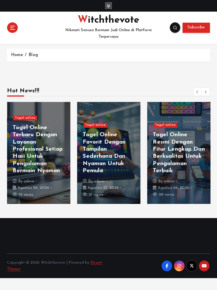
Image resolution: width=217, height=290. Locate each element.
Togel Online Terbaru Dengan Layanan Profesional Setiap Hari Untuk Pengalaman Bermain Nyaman (37, 149)
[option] (38, 153)
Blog (33, 55)
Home (17, 55)
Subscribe (196, 27)
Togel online (25, 118)
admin (29, 181)
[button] (197, 92)
